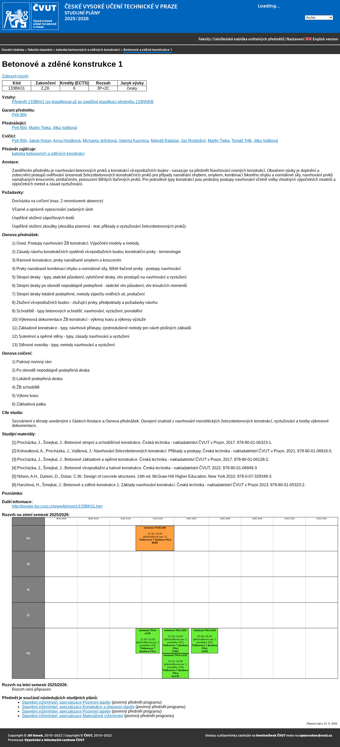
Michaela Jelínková (100, 140)
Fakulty (205, 39)
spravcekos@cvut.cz (315, 735)
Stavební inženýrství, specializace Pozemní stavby (66, 702)
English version (325, 39)
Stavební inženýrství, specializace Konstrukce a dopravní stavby (78, 707)
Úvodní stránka (12, 49)
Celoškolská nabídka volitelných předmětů (248, 39)
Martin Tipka (40, 128)
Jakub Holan (40, 140)
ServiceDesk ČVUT (270, 735)
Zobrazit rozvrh (15, 76)
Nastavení (295, 39)
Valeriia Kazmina (134, 140)
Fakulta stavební (40, 49)
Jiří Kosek (35, 735)
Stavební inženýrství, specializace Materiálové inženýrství (72, 716)
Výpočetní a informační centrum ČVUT (54, 740)
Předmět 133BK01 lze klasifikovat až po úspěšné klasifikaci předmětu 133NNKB (83, 102)
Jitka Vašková (65, 128)
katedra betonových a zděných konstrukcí (88, 49)
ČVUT (88, 735)
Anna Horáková (67, 140)
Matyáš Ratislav (165, 140)
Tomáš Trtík (241, 140)
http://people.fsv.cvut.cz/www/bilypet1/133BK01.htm (57, 506)
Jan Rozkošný (193, 140)
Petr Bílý (19, 115)
